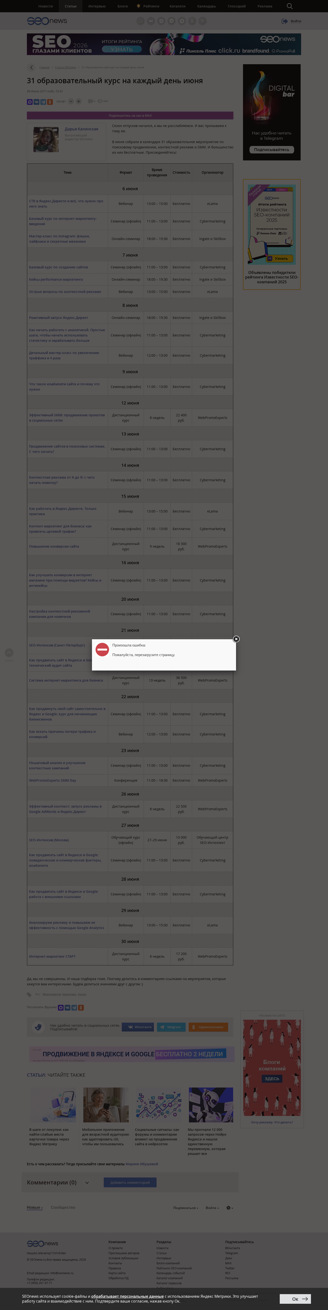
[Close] (236, 639)
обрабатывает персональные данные (127, 1296)
